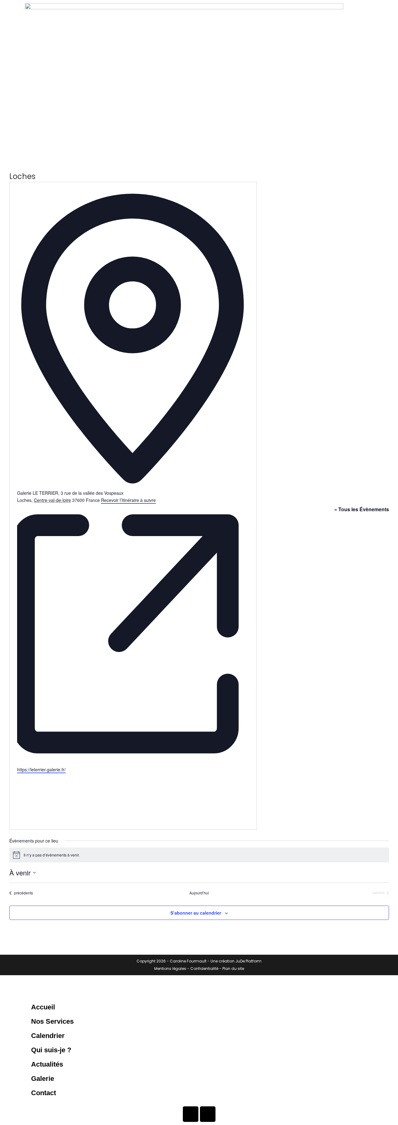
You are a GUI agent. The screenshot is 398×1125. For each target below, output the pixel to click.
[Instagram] (207, 1114)
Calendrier (48, 1036)
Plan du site (233, 968)
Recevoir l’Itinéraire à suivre (128, 500)
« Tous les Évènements (361, 509)
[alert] (199, 854)
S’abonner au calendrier (195, 913)
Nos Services (52, 1021)
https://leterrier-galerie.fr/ (41, 769)
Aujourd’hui (199, 892)
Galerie (42, 1078)
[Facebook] (190, 1114)
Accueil (43, 1007)
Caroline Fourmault (188, 961)
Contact (43, 1093)
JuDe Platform (248, 961)
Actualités (47, 1064)
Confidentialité (204, 968)
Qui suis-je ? (51, 1050)
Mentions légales (170, 968)
